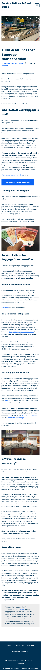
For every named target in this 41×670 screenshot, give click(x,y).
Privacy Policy (19, 645)
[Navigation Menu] (37, 5)
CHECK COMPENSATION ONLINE (17, 182)
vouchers (8, 400)
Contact (30, 645)
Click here (5, 308)
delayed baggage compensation (21, 332)
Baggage (4, 65)
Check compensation (20, 651)
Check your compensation (12, 175)
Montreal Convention (29, 415)
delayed (22, 609)
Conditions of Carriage (15, 418)
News (9, 645)
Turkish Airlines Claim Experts (13, 63)
